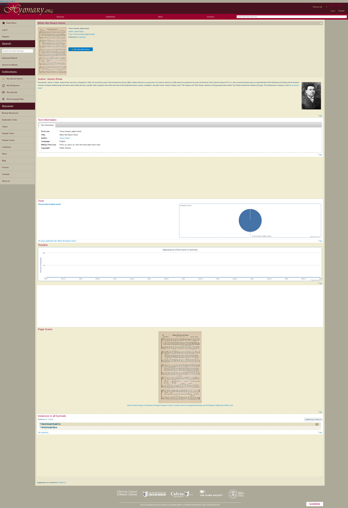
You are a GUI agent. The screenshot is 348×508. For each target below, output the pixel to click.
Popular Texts (8, 133)
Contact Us (165, 505)
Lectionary (6, 147)
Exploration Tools (9, 120)
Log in (333, 11)
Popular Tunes (8, 140)
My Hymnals (12, 92)
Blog (4, 161)
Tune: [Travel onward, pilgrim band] (81, 34)
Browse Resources (10, 113)
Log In (4, 30)
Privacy (157, 505)
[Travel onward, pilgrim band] (49, 204)
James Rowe (65, 138)
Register (341, 11)
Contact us (62, 483)
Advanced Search (9, 58)
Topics (5, 127)
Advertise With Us (176, 505)
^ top (320, 116)
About (142, 505)
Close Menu (11, 23)
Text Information (47, 125)
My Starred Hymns (15, 79)
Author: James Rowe (76, 32)
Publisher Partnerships (192, 505)
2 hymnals (82, 37)
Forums (5, 167)
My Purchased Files (15, 99)
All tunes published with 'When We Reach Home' (57, 241)
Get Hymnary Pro (213, 505)
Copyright (149, 505)
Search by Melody (10, 65)
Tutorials (5, 174)
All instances (43, 433)
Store (160, 17)
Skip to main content (7, 1)
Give (204, 505)
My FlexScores (13, 86)
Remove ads (317, 7)
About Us (6, 181)
